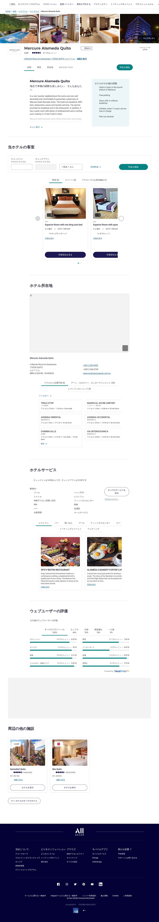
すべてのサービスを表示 (117, 491)
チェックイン (18, 160)
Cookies (115, 896)
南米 (14, 11)
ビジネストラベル (48, 854)
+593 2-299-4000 (90, 365)
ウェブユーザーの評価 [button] (49, 611)
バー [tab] (57, 523)
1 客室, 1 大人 (68, 167)
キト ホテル (34, 11)
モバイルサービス (99, 854)
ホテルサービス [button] (43, 470)
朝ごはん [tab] (69, 523)
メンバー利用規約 (89, 896)
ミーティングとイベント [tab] (70, 529)
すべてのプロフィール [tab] (55, 631)
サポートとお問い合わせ (127, 858)
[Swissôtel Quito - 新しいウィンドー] (27, 753)
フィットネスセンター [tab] (100, 523)
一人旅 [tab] (111, 631)
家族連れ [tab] (98, 631)
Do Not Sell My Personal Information (81, 898)
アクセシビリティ (112, 499)
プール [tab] (81, 523)
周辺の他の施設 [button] (21, 728)
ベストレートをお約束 (145, 48)
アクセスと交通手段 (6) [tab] (54, 383)
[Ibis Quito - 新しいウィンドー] (69, 753)
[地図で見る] (79, 323)
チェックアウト (42, 160)
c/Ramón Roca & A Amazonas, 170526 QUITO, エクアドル (49, 59)
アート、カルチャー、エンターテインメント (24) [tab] (93, 383)
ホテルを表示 (28, 787)
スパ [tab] (118, 523)
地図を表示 (82, 59)
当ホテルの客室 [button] (21, 147)
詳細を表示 (45, 587)
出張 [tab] (86, 631)
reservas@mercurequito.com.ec (97, 373)
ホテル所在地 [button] (41, 285)
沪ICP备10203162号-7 (87, 905)
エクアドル (23, 11)
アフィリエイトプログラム (25, 870)
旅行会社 (44, 862)
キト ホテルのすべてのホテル (24, 801)
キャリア (18, 862)
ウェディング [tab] (93, 529)
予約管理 (121, 854)
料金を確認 (125, 67)
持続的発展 (19, 866)
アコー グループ (21, 854)
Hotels (7, 11)
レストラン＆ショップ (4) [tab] (79, 389)
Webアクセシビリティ (75, 854)
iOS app (95, 858)
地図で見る (18, 780)
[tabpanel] (79, 225)
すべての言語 (72, 862)
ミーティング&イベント (50, 858)
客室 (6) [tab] (55, 180)
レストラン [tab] (44, 523)
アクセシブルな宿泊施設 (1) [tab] (94, 180)
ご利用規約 (127, 896)
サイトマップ (72, 858)
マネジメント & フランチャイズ (27, 858)
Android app (97, 862)
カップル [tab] (75, 631)
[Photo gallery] (79, 28)
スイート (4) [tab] (70, 180)
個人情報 (104, 896)
